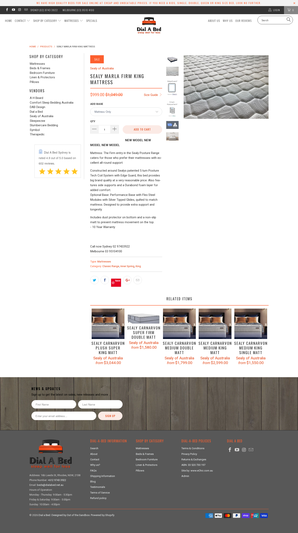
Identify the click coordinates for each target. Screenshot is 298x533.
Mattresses (71, 20)
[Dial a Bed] (149, 25)
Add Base (96, 103)
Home (8, 20)
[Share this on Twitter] (94, 280)
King (138, 266)
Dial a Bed (36, 112)
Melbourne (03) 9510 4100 (78, 10)
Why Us (228, 20)
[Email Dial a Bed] (26, 10)
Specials (91, 20)
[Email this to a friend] (137, 280)
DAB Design (37, 107)
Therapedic (37, 134)
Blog (93, 481)
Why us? (95, 464)
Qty (92, 121)
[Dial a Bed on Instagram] (19, 10)
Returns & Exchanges (193, 459)
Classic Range (110, 266)
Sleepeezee (37, 121)
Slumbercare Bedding (44, 125)
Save (117, 280)
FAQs (93, 470)
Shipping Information (102, 476)
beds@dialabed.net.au (50, 484)
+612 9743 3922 (57, 480)
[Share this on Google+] (127, 280)
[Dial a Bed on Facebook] (7, 10)
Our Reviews (243, 20)
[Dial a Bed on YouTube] (13, 10)
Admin (185, 476)
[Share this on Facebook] (105, 280)
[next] (264, 115)
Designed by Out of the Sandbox (70, 515)
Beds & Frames (40, 68)
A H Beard (36, 98)
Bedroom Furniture (42, 73)
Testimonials (97, 486)
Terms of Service (100, 492)
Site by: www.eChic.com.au (197, 470)
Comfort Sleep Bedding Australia (51, 103)
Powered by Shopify (102, 515)
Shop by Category (45, 20)
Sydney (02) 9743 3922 (44, 10)
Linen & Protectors (42, 77)
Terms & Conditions (192, 448)
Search (94, 448)
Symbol (35, 130)
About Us (214, 20)
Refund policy (98, 498)
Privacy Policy (189, 453)
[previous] (188, 115)
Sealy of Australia (41, 116)
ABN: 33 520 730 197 (193, 464)
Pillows (34, 82)
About (94, 453)
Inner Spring (127, 266)
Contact (21, 20)
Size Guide (151, 95)
